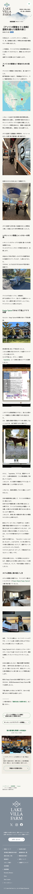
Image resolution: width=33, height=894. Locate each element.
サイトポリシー (8, 883)
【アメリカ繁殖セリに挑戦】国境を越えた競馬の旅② (14, 715)
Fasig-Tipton (7, 310)
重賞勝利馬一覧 (23, 852)
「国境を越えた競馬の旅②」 (19, 701)
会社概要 (6, 866)
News (5, 876)
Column (18, 786)
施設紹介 (6, 859)
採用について (22, 859)
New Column (7, 879)
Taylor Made (16, 581)
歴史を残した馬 (8, 856)
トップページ (6, 786)
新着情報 (13, 786)
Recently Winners (8, 872)
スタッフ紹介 (7, 862)
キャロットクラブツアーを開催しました (17, 722)
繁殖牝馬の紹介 (23, 856)
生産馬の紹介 (22, 849)
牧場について (7, 849)
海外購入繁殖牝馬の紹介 (10, 852)
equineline (7, 360)
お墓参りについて (23, 862)
